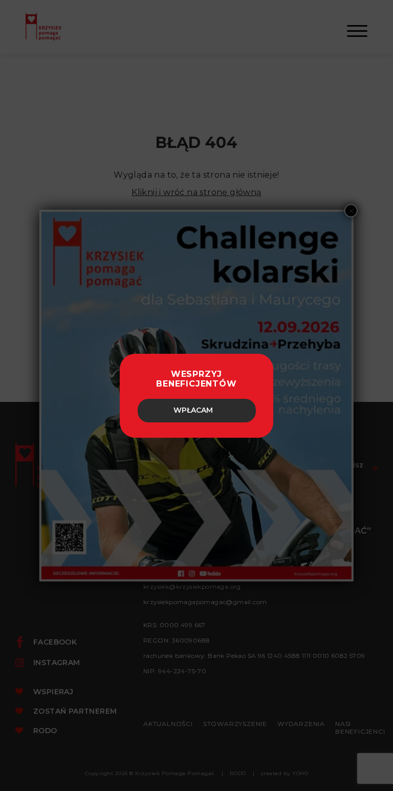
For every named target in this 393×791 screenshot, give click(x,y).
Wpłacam (193, 410)
